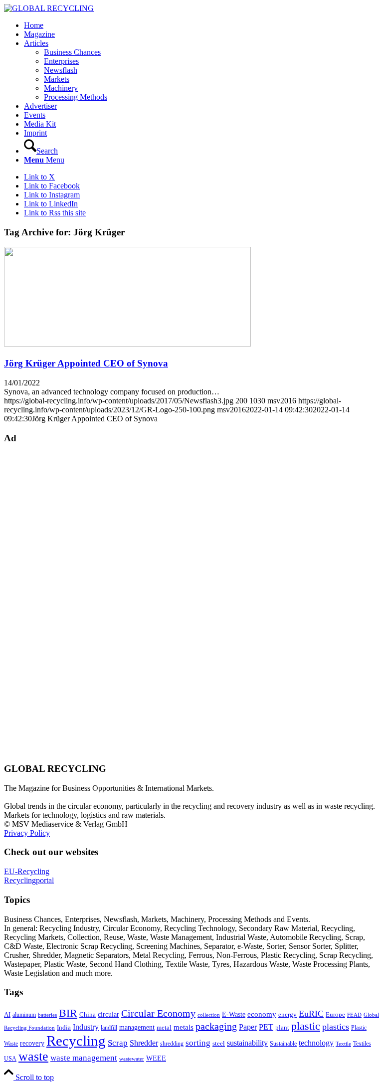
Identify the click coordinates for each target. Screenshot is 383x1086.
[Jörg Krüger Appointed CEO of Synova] (127, 344)
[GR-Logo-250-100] (49, 8)
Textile (343, 1044)
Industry (86, 1027)
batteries (47, 1015)
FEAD (354, 1015)
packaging (216, 1026)
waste (33, 1056)
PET (266, 1027)
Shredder (144, 1043)
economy (261, 1014)
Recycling (76, 1041)
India (64, 1027)
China (87, 1014)
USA (10, 1058)
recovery (32, 1043)
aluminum (24, 1014)
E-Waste (233, 1014)
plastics (335, 1027)
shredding (172, 1043)
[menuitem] (201, 25)
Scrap (118, 1043)
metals (183, 1027)
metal (164, 1027)
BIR (68, 1013)
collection (208, 1015)
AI (7, 1014)
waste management (83, 1058)
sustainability (247, 1043)
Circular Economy (158, 1013)
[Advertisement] (44, 602)
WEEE (156, 1058)
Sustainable (283, 1043)
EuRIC (311, 1014)
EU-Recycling (26, 871)
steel (218, 1043)
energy (287, 1014)
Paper (248, 1027)
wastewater (131, 1059)
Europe (335, 1014)
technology (316, 1043)
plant (282, 1027)
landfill (109, 1027)
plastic (305, 1026)
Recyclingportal (29, 880)
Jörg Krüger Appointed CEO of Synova (86, 363)
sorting (198, 1043)
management (137, 1027)
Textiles (362, 1043)
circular (108, 1014)
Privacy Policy (27, 833)
